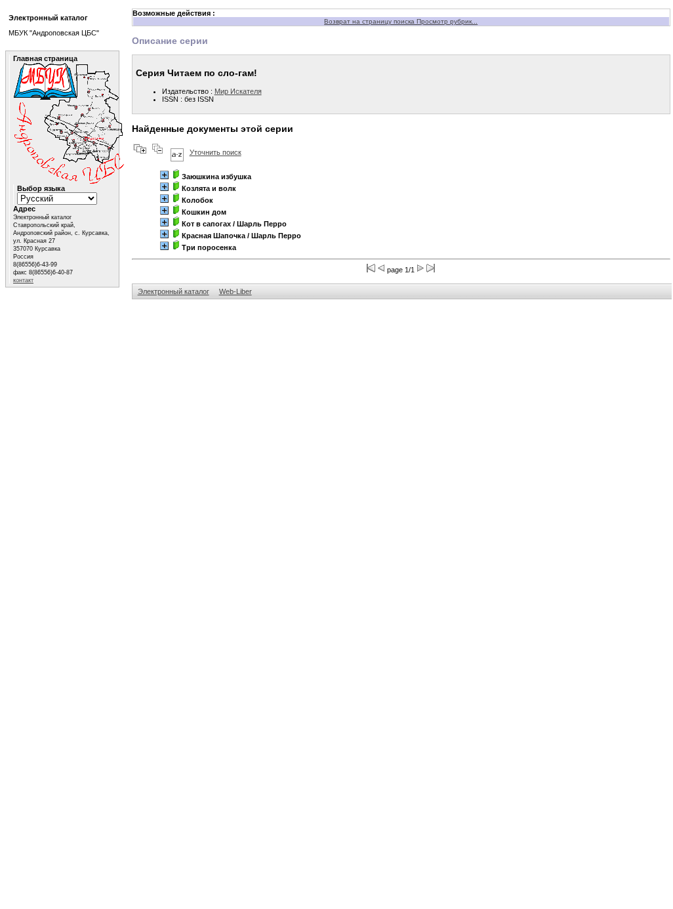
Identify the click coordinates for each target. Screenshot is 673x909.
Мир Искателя (238, 91)
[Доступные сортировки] (177, 152)
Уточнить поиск (215, 152)
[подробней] (164, 175)
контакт (23, 280)
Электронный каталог (173, 291)
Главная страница (45, 58)
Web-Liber (235, 291)
